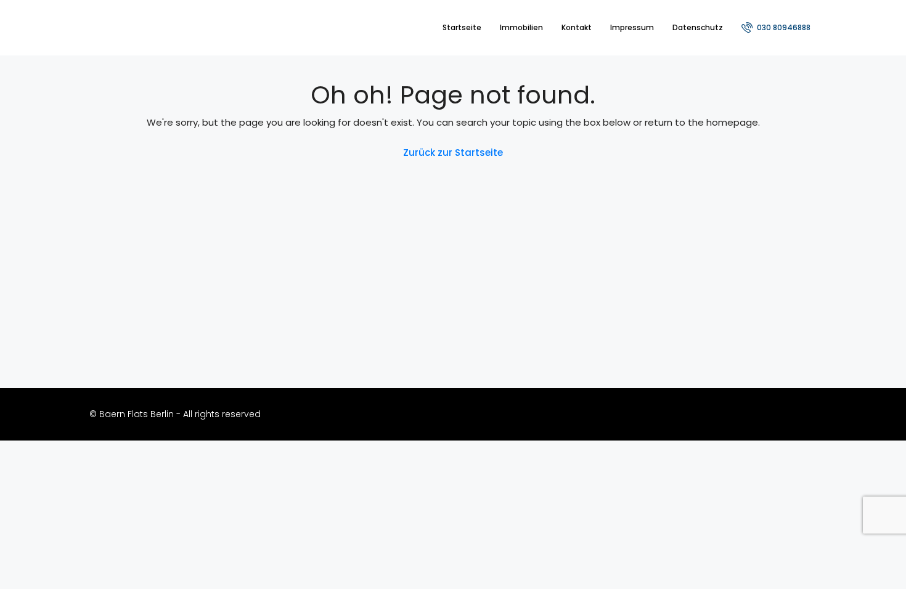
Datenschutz (697, 27)
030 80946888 (782, 27)
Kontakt (576, 27)
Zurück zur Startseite (453, 152)
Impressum (632, 27)
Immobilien (521, 27)
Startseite (462, 27)
